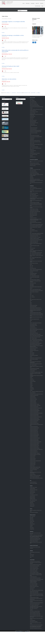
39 (17, 92)
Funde (31, 278)
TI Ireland (31, 386)
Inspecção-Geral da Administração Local (35, 539)
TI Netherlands (31, 387)
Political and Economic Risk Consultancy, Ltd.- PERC (36, 144)
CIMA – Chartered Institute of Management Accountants (36, 233)
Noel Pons (31, 526)
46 (26, 92)
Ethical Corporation (32, 258)
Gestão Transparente (32, 492)
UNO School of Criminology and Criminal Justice (36, 628)
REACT (31, 360)
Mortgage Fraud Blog (32, 498)
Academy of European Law (33, 187)
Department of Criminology (33, 582)
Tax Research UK (32, 506)
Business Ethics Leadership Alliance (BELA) (35, 169)
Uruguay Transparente (32, 474)
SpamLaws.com (32, 149)
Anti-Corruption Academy (33, 194)
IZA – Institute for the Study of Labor (34, 605)
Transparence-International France (34, 395)
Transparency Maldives (33, 455)
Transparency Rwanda (32, 459)
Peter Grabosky (32, 527)
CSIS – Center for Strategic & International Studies (36, 252)
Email (33, 20)
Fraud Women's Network (33, 274)
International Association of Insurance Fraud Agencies (36, 313)
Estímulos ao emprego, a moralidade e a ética (13, 35)
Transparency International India (34, 426)
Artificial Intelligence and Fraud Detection (35, 552)
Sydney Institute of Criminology (33, 621)
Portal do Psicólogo (32, 145)
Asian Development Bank (33, 101)
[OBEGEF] (8, 2)
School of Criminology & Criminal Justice (35, 612)
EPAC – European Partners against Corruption (35, 257)
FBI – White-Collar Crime (33, 268)
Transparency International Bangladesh (34, 410)
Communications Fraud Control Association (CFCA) (36, 239)
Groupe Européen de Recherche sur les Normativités (36, 290)
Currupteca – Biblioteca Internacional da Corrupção (36, 109)
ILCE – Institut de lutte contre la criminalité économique (36, 590)
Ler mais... (3, 32)
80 (34, 92)
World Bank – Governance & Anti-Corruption (35, 475)
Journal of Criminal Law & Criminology (34, 135)
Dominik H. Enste (32, 521)
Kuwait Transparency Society (33, 325)
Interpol (31, 320)
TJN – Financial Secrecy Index (33, 154)
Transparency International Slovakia (34, 444)
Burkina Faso (31, 216)
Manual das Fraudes (32, 496)
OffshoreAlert (31, 502)
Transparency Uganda (32, 463)
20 (13, 92)
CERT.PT (31, 228)
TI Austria (31, 377)
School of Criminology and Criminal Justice (35, 613)
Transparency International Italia (34, 430)
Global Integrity (32, 284)
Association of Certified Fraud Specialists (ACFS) (36, 203)
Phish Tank (31, 351)
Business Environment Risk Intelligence (34, 105)
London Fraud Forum (32, 326)
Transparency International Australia (34, 409)
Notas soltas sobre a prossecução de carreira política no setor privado (15, 51)
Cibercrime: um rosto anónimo (9, 79)
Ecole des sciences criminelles (33, 585)
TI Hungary (31, 385)
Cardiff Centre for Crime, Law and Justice (35, 561)
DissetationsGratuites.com (33, 110)
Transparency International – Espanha (34, 404)
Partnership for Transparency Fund (34, 350)
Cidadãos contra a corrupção (33, 487)
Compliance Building (32, 488)
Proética (31, 356)
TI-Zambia (31, 390)
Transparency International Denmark (34, 418)
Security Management (32, 620)
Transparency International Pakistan (34, 440)
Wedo (30, 557)
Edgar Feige (31, 522)
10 (12, 92)
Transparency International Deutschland (35, 419)
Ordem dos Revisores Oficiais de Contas (35, 344)
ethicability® (31, 176)
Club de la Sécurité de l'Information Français (35, 234)
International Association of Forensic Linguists (35, 312)
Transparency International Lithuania (34, 434)
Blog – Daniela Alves (32, 516)
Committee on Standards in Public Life (34, 238)
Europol (31, 264)
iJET (30, 126)
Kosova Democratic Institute (33, 324)
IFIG (30, 301)
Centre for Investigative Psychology (34, 572)
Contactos (41, 3)
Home (24, 3)
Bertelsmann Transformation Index (34, 104)
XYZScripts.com (27, 631)
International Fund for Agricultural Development (35, 130)
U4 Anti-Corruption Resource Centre (34, 468)
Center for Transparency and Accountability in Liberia (36, 224)
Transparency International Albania (34, 406)
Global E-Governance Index (33, 120)
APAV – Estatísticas (32, 100)
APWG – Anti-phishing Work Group (34, 195)
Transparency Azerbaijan (33, 401)
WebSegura (31, 155)
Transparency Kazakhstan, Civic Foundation (35, 454)
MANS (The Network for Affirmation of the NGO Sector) (36, 329)
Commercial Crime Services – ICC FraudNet (35, 237)
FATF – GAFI (31, 265)
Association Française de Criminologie (34, 202)
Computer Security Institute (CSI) (34, 242)
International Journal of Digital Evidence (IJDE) (35, 131)
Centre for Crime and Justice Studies (34, 173)
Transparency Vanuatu (32, 464)
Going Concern (32, 493)
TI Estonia (31, 382)
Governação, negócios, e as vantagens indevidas (13, 21)
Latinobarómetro (32, 139)
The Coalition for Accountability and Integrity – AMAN (36, 372)
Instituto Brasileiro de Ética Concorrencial (35, 179)
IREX (30, 134)
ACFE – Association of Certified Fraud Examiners (36, 188)
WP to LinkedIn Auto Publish (19, 631)
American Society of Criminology (34, 193)
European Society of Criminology (34, 263)
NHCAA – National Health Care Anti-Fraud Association (36, 335)
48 (29, 92)
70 (33, 92)
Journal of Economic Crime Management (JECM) (36, 136)
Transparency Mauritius (33, 458)
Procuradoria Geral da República (34, 355)
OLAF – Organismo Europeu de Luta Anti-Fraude (36, 339)
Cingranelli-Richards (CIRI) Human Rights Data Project (36, 106)
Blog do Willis (31, 517)
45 (25, 92)
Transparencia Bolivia (32, 396)
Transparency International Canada (34, 415)
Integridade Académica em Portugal (34, 597)
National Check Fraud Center (33, 330)
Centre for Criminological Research (34, 568)
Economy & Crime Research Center (34, 586)
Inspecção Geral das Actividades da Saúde (35, 538)
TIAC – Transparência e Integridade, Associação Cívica (36, 391)
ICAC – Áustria (31, 295)
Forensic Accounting (32, 587)
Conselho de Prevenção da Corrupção (34, 245)
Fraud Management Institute (33, 273)
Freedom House (32, 117)
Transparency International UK (33, 450)
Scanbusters (31, 548)
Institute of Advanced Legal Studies (34, 591)
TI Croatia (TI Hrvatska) (32, 381)
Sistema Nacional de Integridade (34, 512)
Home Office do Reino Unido (33, 125)
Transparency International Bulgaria (34, 414)
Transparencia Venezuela (33, 400)
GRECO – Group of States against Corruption (35, 289)
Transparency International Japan (34, 431)
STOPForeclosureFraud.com (33, 369)
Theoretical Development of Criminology (35, 153)
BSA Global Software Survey (33, 215)
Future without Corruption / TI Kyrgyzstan (35, 279)
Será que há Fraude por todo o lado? (10, 66)
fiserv (30, 553)
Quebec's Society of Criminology (34, 359)
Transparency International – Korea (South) (35, 405)
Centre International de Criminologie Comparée (35, 573)
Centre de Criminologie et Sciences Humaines (35, 564)
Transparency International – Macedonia (35, 453)
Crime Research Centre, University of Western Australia (36, 579)
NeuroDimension (32, 554)
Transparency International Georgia (34, 423)
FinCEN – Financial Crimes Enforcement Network (36, 269)
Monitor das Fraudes (32, 497)
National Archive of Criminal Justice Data (35, 140)
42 (21, 92)
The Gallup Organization (33, 150)
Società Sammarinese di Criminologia (34, 368)
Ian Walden (31, 525)
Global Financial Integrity (33, 121)
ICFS (30, 298)
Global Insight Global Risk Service (34, 122)
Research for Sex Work (32, 165)
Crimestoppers (31, 249)
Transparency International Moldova (34, 435)
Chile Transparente (32, 229)
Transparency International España (34, 420)
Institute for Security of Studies (33, 305)
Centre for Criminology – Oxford (34, 569)
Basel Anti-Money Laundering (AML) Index (35, 211)
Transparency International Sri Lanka (34, 445)
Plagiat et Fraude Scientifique (33, 483)
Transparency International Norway (34, 439)
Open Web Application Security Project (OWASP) (36, 343)
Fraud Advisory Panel (32, 116)
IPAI (30, 321)
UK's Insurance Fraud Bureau (33, 469)
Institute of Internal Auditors (33, 306)
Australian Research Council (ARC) (34, 210)
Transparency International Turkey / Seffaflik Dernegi (36, 449)
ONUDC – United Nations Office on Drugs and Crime (36, 340)
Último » (39, 92)
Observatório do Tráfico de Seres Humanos (35, 164)
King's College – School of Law (33, 608)
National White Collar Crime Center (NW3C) (35, 334)
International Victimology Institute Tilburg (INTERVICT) (36, 602)
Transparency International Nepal (34, 436)
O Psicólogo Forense (32, 501)
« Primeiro (7, 92)
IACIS (30, 294)
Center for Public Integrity (33, 221)
